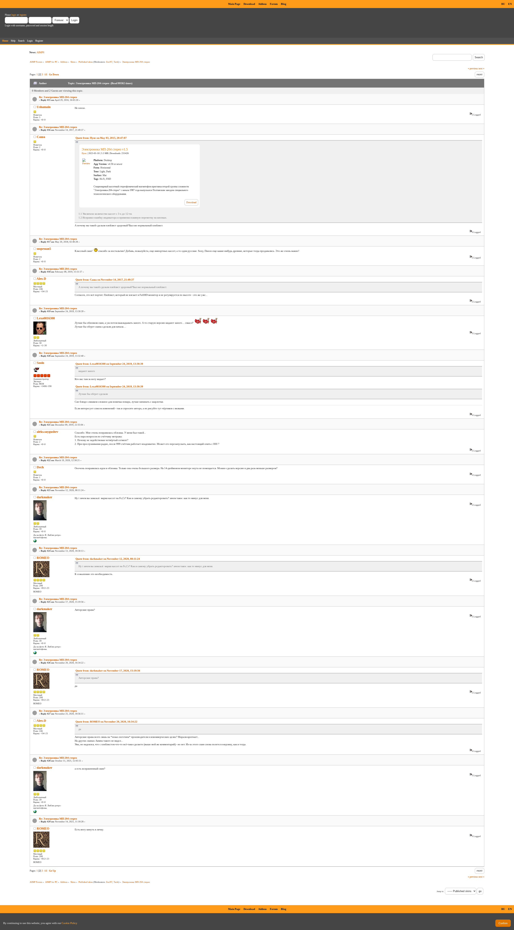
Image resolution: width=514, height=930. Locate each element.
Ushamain (44, 107)
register (22, 14)
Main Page (234, 3)
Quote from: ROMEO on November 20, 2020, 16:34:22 (106, 721)
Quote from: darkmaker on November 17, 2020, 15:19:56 (107, 670)
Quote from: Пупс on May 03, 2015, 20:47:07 (101, 137)
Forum (274, 3)
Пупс (84, 153)
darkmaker (44, 497)
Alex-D (41, 278)
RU (503, 3)
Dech (40, 467)
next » (481, 68)
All (45, 74)
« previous (473, 68)
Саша (41, 137)
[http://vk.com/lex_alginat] (35, 541)
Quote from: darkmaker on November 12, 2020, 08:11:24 (107, 558)
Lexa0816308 (46, 318)
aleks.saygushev (47, 431)
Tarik (116, 62)
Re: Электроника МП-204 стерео (58, 97)
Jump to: (440, 891)
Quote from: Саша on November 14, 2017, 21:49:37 (104, 279)
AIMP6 (40, 52)
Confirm (503, 923)
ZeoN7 (109, 62)
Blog (283, 3)
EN (510, 3)
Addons (262, 3)
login (13, 14)
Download (249, 3)
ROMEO (43, 557)
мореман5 (44, 248)
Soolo (40, 362)
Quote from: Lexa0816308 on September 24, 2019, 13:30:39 (109, 363)
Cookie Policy (69, 923)
